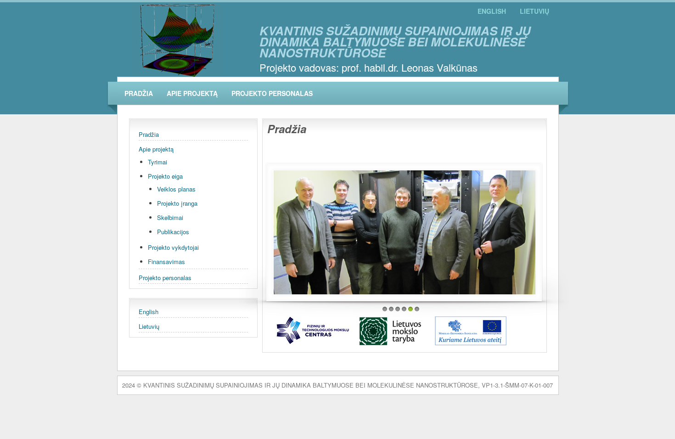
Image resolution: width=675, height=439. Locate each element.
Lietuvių (534, 11)
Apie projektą (192, 93)
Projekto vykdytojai (173, 247)
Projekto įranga (177, 203)
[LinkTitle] (404, 232)
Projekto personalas (272, 93)
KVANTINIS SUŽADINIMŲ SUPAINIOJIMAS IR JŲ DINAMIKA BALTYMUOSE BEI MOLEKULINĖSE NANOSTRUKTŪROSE (395, 41)
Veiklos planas (176, 189)
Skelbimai (170, 217)
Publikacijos (173, 231)
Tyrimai (157, 162)
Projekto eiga (165, 176)
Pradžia (138, 93)
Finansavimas (166, 261)
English (492, 11)
